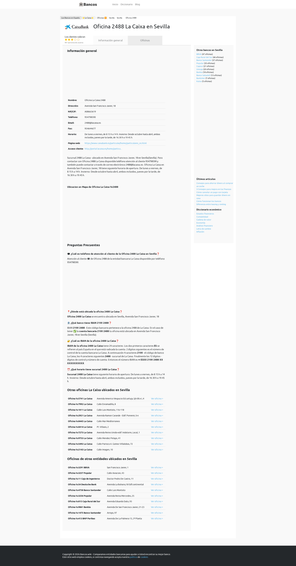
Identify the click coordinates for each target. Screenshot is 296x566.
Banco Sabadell (203, 75)
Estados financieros (205, 213)
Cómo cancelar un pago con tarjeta (212, 192)
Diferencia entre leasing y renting (211, 204)
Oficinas (145, 40)
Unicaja (199, 69)
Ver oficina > (157, 398)
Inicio (115, 4)
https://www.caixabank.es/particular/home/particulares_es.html (116, 143)
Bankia (199, 72)
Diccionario (127, 4)
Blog (137, 4)
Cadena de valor (203, 219)
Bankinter (200, 78)
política (133, 557)
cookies (144, 557)
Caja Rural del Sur (204, 57)
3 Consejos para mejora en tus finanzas (213, 189)
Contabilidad (202, 216)
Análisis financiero (204, 225)
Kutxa (199, 81)
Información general (110, 40)
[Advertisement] (116, 75)
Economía (200, 222)
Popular (200, 63)
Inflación (200, 231)
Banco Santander (204, 60)
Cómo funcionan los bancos (208, 201)
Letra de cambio (203, 229)
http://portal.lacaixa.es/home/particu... (103, 149)
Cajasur (199, 66)
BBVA (198, 54)
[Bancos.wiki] (88, 4)
